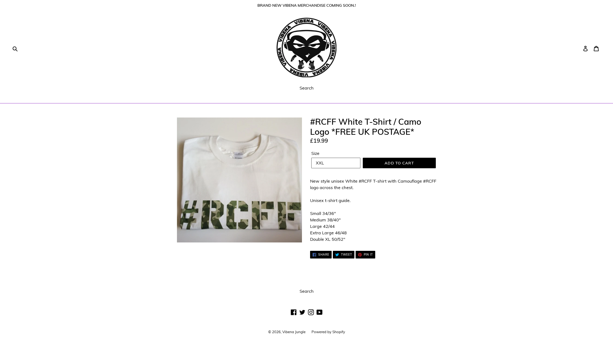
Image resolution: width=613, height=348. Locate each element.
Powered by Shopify (328, 332)
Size (315, 153)
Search (307, 88)
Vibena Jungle (294, 332)
